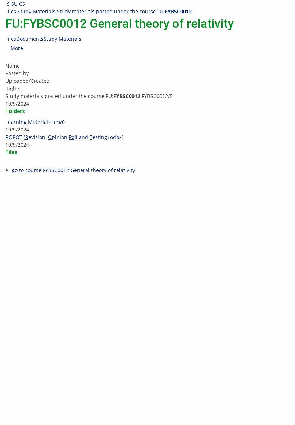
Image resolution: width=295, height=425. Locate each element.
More (16, 48)
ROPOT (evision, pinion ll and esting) (64, 137)
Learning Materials (35, 121)
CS (22, 3)
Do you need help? (175, 183)
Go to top (11, 213)
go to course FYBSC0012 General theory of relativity (73, 170)
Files (10, 11)
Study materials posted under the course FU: (124, 11)
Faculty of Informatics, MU (78, 190)
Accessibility (245, 205)
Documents (30, 38)
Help (158, 190)
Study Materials (36, 11)
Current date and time (254, 190)
